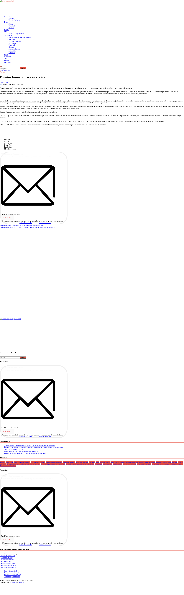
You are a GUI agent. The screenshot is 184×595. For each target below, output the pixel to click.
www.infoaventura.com (8, 554)
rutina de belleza (107, 464)
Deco (6, 22)
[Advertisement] (39, 8)
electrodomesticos (127, 462)
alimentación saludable (20, 462)
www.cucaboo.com (7, 560)
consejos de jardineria (69, 462)
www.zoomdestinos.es (8, 567)
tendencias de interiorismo (159, 464)
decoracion (92, 462)
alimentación (9, 462)
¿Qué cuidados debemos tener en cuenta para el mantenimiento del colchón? (29, 446)
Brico (6, 55)
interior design (160, 462)
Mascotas (7, 62)
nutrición (13, 464)
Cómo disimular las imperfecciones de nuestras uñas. (22, 451)
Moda (6, 32)
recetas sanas (98, 464)
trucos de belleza (11, 466)
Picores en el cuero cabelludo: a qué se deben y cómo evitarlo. (25, 453)
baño (28, 462)
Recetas (11, 18)
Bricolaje (38, 462)
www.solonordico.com (8, 565)
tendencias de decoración (144, 464)
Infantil (6, 60)
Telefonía (12, 53)
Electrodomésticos (15, 41)
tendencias (133, 464)
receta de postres (29, 464)
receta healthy (45, 464)
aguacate (2, 462)
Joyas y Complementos (16, 33)
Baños (11, 24)
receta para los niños (55, 464)
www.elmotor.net (6, 558)
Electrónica (12, 43)
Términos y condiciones (12, 577)
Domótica (12, 39)
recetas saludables (89, 464)
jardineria (174, 462)
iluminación (151, 462)
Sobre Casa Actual (10, 571)
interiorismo (167, 462)
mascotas (180, 462)
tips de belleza (171, 464)
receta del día (20, 464)
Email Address (6, 214)
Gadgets (11, 47)
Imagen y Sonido (14, 49)
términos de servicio (45, 223)
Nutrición (7, 57)
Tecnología (8, 35)
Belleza (6, 30)
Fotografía (12, 45)
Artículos (7, 16)
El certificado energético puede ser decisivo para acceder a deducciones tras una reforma (33, 447)
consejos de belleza (56, 462)
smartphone (126, 464)
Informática (12, 51)
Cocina (43, 462)
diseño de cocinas (105, 462)
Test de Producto (14, 20)
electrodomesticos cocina (140, 462)
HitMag (21, 582)
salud (114, 464)
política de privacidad (25, 223)
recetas (63, 464)
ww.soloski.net (6, 561)
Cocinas (11, 28)
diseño (97, 462)
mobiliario (3, 464)
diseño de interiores (116, 462)
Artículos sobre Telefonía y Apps (20, 37)
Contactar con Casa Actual (13, 573)
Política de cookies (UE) (12, 575)
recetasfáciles (80, 464)
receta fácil (37, 464)
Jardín (6, 58)
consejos (48, 462)
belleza (33, 462)
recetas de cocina (71, 464)
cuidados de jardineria (82, 462)
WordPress (13, 582)
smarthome (119, 464)
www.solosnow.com (8, 563)
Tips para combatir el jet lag (13, 449)
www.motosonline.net (7, 556)
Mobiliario (12, 26)
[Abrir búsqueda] (1, 66)
